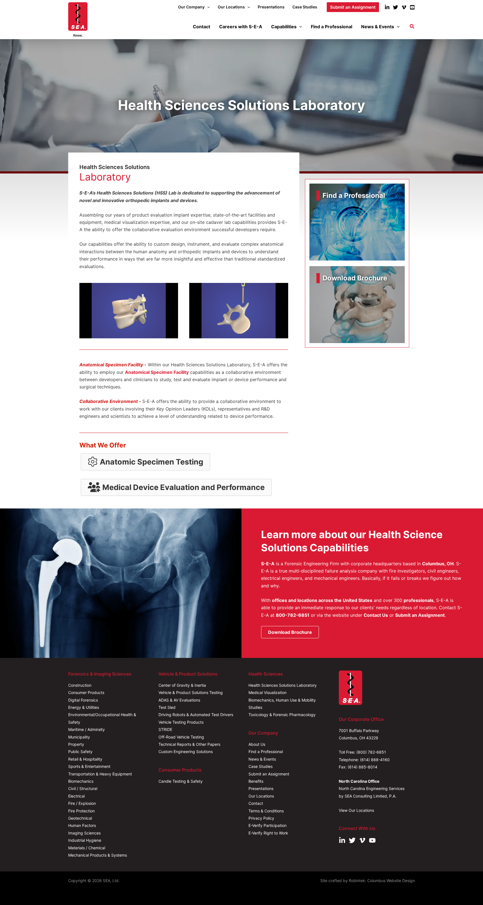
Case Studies (260, 766)
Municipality (79, 737)
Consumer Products (86, 692)
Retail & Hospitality (85, 759)
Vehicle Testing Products (180, 722)
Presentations (260, 788)
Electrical (76, 796)
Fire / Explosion (82, 803)
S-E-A (267, 563)
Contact (255, 803)
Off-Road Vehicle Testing (181, 737)
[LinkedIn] (387, 7)
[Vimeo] (403, 7)
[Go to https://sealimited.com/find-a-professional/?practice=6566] (357, 222)
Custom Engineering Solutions (185, 751)
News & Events (262, 759)
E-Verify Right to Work (268, 833)
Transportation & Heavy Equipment (100, 774)
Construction (79, 685)
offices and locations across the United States (322, 600)
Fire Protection (81, 810)
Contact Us (376, 615)
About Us (256, 744)
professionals (419, 600)
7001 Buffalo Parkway (359, 730)
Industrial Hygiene (84, 840)
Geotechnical (80, 818)
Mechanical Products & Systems (97, 855)
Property (76, 744)
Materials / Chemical (86, 847)
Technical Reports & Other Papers (189, 744)
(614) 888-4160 (375, 759)
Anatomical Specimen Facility (157, 372)
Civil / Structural (82, 788)
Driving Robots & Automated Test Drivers (195, 714)
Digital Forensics (83, 700)
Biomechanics (80, 781)
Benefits (255, 781)
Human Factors (82, 825)
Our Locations (261, 796)
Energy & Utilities (83, 707)
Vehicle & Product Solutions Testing (190, 692)
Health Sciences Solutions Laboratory (282, 685)
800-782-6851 (292, 615)
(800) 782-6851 (371, 752)
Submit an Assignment (420, 615)
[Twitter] (395, 7)
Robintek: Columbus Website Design (382, 880)
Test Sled (167, 707)
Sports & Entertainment (89, 766)
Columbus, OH (438, 563)
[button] (207, 7)
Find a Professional (265, 751)
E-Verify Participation (267, 825)
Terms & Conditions (266, 810)
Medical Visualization (267, 692)
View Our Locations (356, 810)
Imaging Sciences (84, 833)
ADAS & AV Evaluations (179, 700)
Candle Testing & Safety (180, 781)
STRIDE (165, 729)
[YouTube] (412, 7)
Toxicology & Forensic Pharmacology (282, 714)
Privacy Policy (261, 818)
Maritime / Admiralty (86, 729)
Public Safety (80, 751)
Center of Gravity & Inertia (182, 685)
